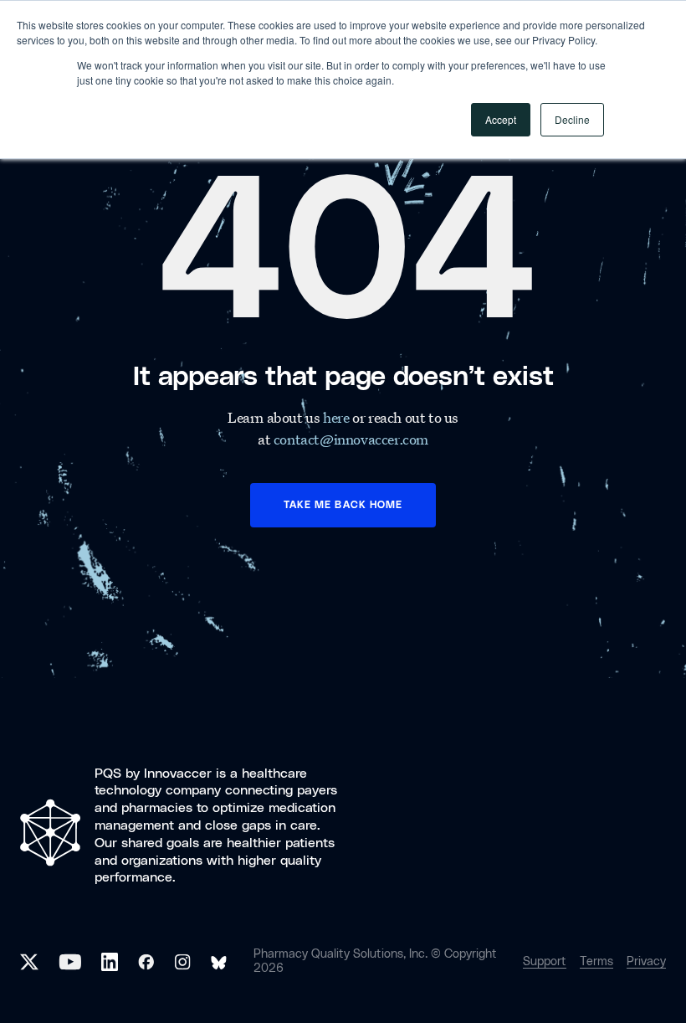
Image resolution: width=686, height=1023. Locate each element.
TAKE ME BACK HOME (343, 505)
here (337, 417)
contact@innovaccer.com (351, 439)
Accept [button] (500, 119)
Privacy (646, 961)
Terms (596, 961)
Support (544, 961)
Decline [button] (572, 119)
